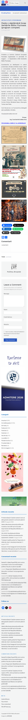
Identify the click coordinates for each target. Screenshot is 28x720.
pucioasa (8, 256)
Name (5, 309)
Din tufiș (3, 425)
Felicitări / (4, 433)
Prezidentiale (5, 443)
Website (6, 324)
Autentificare (5, 699)
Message (6, 293)
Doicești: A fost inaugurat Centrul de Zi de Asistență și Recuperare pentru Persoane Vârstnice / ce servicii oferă (13, 549)
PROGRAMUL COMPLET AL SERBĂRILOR (13, 123)
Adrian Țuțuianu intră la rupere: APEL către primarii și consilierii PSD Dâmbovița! (13, 578)
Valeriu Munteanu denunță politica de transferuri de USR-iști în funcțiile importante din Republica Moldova (12, 526)
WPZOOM (9, 716)
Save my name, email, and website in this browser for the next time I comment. (14, 333)
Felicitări (4, 430)
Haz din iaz (4, 435)
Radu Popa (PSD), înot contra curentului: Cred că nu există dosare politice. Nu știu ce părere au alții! (12, 564)
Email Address (8, 317)
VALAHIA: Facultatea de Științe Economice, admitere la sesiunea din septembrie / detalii (12, 535)
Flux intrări (4, 701)
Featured (4, 428)
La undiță (4, 438)
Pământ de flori (5, 440)
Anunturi (4, 420)
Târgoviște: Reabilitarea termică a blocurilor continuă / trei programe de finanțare (13, 571)
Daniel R (3, 562)
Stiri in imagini (16, 20)
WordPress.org (5, 706)
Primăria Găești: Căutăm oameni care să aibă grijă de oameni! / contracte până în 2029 (13, 520)
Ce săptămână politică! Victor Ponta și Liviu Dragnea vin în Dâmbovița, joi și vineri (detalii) (13, 593)
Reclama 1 (4, 445)
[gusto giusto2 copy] (12, 472)
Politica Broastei (14, 272)
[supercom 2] (14, 501)
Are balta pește (6, 20)
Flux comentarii (6, 704)
